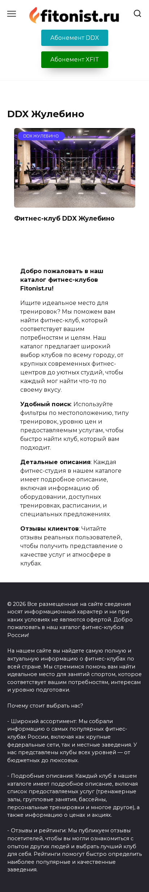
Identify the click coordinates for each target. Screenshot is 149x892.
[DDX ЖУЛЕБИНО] (74, 203)
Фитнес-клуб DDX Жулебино (64, 218)
